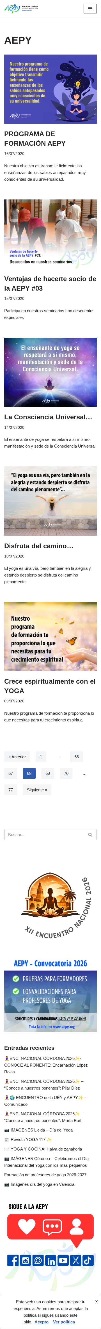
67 (10, 773)
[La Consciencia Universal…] (50, 372)
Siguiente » (37, 789)
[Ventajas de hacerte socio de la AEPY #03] (50, 234)
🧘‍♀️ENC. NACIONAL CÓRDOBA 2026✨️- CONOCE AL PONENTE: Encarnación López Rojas (46, 1065)
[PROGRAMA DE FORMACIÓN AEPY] (50, 89)
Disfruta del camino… (39, 546)
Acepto (42, 1321)
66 (76, 756)
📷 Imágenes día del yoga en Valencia (39, 1184)
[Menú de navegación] (90, 8)
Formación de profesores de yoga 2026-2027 (45, 1174)
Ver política (64, 1321)
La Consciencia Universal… (48, 417)
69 (47, 773)
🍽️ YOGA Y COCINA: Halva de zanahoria (43, 1149)
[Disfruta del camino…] (50, 500)
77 (10, 789)
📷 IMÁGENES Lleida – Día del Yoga (38, 1130)
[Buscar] (90, 834)
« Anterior (17, 756)
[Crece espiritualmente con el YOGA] (50, 636)
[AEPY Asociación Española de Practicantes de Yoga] (21, 8)
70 (66, 773)
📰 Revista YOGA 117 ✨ (28, 1139)
